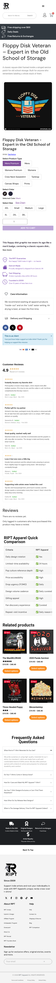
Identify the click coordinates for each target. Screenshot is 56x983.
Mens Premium (12, 163)
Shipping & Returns (35, 918)
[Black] (5, 194)
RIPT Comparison (34, 927)
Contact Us (32, 914)
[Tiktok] (26, 898)
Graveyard (7, 927)
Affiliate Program (9, 918)
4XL (6, 208)
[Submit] (44, 961)
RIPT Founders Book (10, 941)
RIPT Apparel (23, 975)
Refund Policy (42, 980)
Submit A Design (9, 914)
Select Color (8, 189)
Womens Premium (13, 170)
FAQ (30, 910)
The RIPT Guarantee (17, 258)
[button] (43, 6)
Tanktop (35, 176)
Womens (32, 170)
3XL (23, 214)
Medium (29, 208)
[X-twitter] (6, 898)
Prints (27, 183)
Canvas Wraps (12, 183)
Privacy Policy (31, 980)
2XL (14, 214)
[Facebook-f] (11, 898)
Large (41, 208)
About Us (7, 932)
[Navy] (10, 194)
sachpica (12, 154)
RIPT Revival (7, 936)
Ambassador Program (10, 923)
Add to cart (28, 228)
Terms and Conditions (17, 980)
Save (8, 633)
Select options (11, 671)
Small (16, 208)
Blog (30, 923)
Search (30, 15)
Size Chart (20, 203)
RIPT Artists (7, 910)
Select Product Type (12, 159)
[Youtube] (31, 898)
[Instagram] (16, 898)
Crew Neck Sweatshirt (15, 176)
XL (6, 214)
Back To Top (28, 850)
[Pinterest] (21, 898)
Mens (27, 163)
